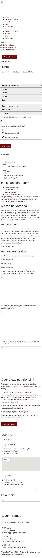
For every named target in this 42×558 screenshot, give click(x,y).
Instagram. (24, 412)
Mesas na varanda (11, 187)
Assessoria (9, 26)
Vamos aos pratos (11, 192)
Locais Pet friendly (11, 19)
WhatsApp (23, 415)
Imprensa (8, 536)
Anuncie (8, 528)
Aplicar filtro (6, 146)
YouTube (25, 406)
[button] (21, 528)
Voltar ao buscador (9, 424)
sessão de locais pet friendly (18, 392)
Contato (8, 545)
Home (7, 17)
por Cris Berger (7, 434)
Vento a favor (9, 190)
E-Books (8, 22)
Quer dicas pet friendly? (13, 194)
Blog (6, 24)
